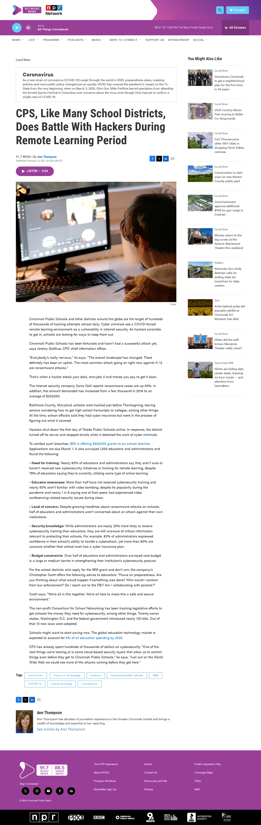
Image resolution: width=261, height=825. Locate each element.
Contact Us (150, 772)
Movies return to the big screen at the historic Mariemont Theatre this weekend (229, 241)
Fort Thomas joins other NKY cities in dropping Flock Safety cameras (229, 145)
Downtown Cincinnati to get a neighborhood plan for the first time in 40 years (229, 82)
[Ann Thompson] (24, 721)
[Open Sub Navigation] (23, 39)
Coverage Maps (204, 772)
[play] (17, 28)
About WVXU (101, 772)
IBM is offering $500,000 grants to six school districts (110, 443)
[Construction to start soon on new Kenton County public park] (200, 174)
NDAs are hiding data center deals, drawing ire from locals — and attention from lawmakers (229, 377)
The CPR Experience (106, 764)
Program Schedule (105, 780)
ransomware (90, 683)
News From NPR (224, 363)
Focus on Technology (67, 675)
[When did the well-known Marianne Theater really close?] (200, 341)
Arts (217, 300)
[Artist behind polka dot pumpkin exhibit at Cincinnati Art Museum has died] (200, 307)
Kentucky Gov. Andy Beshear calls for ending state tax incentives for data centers (228, 277)
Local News (23, 60)
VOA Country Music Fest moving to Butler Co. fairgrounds (229, 114)
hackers (96, 675)
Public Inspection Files (208, 764)
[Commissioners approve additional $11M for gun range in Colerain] (200, 203)
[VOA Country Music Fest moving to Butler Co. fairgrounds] (200, 111)
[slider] (34, 28)
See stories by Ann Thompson (61, 729)
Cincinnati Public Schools (127, 675)
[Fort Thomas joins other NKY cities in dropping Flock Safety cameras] (200, 140)
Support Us (155, 40)
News (16, 40)
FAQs (198, 780)
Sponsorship (178, 40)
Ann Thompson (47, 157)
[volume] (28, 27)
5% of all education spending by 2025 (94, 637)
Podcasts (75, 40)
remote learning (61, 683)
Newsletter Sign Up (105, 789)
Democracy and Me (155, 780)
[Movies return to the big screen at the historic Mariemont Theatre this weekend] (200, 236)
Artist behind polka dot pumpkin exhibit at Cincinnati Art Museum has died (230, 312)
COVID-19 (34, 683)
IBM (155, 675)
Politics (219, 262)
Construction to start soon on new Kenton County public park (228, 176)
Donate (239, 10)
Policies (148, 789)
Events (148, 764)
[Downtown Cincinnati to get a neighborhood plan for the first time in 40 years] (200, 77)
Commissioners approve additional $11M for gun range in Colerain (229, 208)
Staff (197, 789)
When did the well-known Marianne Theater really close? (228, 343)
